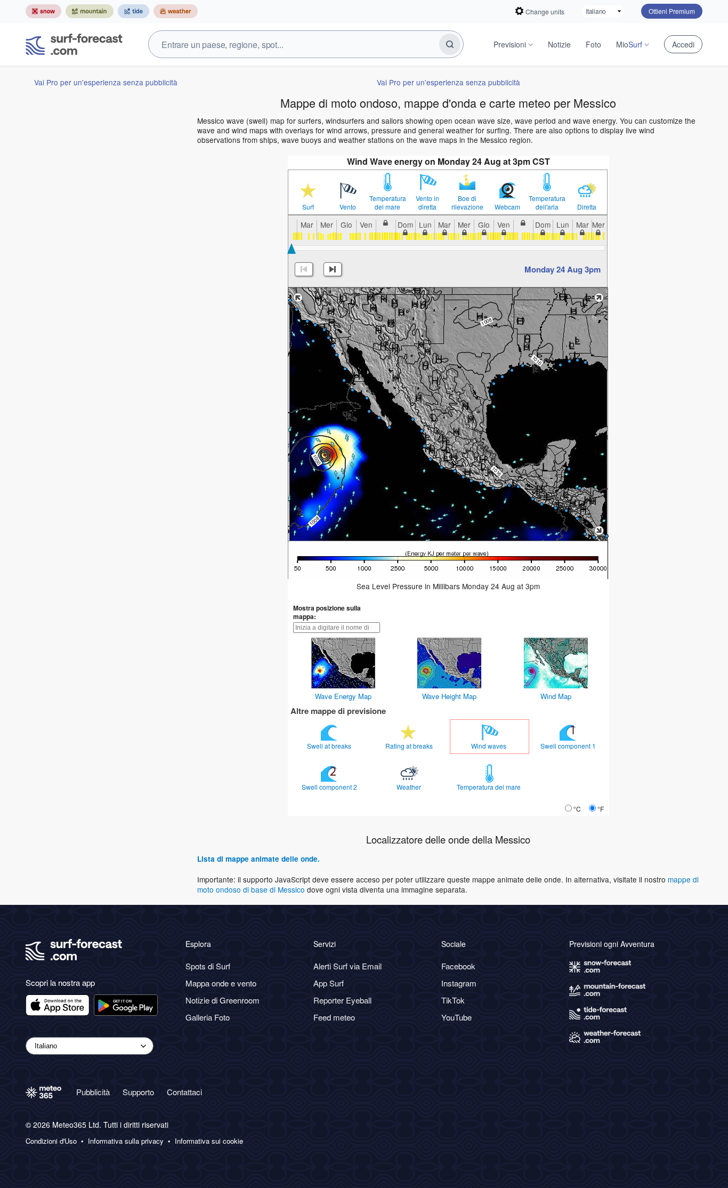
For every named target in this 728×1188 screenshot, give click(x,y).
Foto (593, 44)
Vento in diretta (427, 202)
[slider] (291, 248)
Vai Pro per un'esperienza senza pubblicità (105, 82)
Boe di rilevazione (467, 202)
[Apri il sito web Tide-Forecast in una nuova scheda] (133, 11)
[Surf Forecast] (74, 44)
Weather (410, 786)
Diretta (586, 207)
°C (577, 808)
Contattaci (184, 1091)
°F (600, 808)
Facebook (458, 966)
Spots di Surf (207, 966)
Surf (308, 207)
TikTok (453, 1000)
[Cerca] (449, 44)
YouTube (456, 1017)
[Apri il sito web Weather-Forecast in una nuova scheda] (175, 11)
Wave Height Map (449, 696)
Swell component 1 (568, 745)
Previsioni (510, 44)
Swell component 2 (330, 786)
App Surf (328, 983)
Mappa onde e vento (220, 983)
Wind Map (555, 696)
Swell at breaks (330, 745)
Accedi (683, 44)
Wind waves (489, 745)
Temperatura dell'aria (547, 202)
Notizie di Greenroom (222, 1000)
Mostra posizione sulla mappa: (327, 612)
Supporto (138, 1091)
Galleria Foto (207, 1017)
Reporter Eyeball (342, 1000)
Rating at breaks (409, 745)
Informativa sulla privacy (126, 1141)
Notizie (559, 44)
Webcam (507, 207)
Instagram (458, 983)
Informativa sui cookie (209, 1141)
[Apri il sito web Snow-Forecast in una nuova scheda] (43, 11)
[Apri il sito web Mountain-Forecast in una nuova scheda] (90, 11)
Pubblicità (93, 1091)
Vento (347, 207)
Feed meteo (334, 1017)
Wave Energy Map (343, 696)
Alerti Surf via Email (347, 966)
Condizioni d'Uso (51, 1141)
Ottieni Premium (672, 10)
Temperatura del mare (387, 202)
